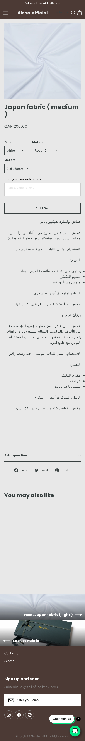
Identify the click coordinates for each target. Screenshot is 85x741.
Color (8, 142)
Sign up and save (22, 678)
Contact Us (12, 653)
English (59, 12)
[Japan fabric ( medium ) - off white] (11, 572)
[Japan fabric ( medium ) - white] (6, 572)
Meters (9, 160)
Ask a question (15, 455)
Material (38, 142)
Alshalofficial (32, 13)
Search (9, 661)
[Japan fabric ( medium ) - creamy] (16, 572)
